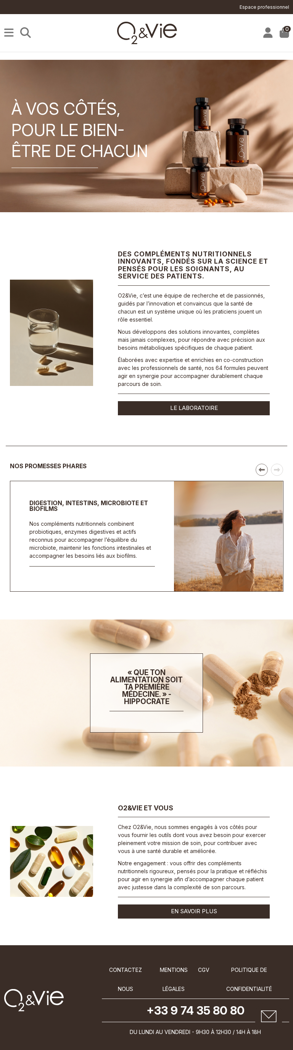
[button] (262, 470)
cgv (203, 970)
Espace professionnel (264, 7)
